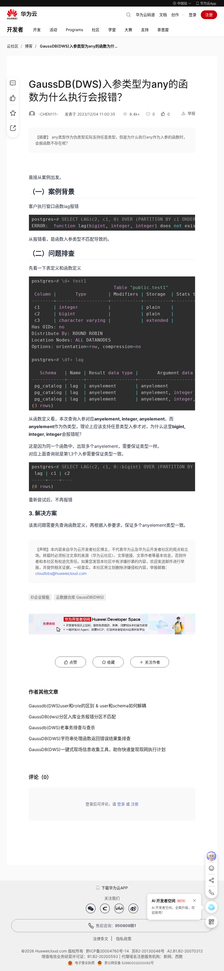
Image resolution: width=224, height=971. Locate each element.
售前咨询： (116, 925)
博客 (29, 46)
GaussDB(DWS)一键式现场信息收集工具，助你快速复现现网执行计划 (97, 749)
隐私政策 (123, 938)
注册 (209, 14)
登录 (192, 14)
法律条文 (100, 938)
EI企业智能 (40, 597)
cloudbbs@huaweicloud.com (61, 573)
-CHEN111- (48, 114)
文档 (163, 14)
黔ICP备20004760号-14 (107, 951)
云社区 (12, 46)
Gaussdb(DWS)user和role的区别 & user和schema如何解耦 (87, 705)
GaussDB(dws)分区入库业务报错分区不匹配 (72, 716)
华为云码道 (145, 14)
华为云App (208, 3)
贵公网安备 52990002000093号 (129, 963)
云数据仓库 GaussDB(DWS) (80, 597)
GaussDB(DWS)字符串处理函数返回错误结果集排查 (80, 738)
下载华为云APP (114, 887)
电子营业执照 (85, 963)
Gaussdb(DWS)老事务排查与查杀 (62, 727)
